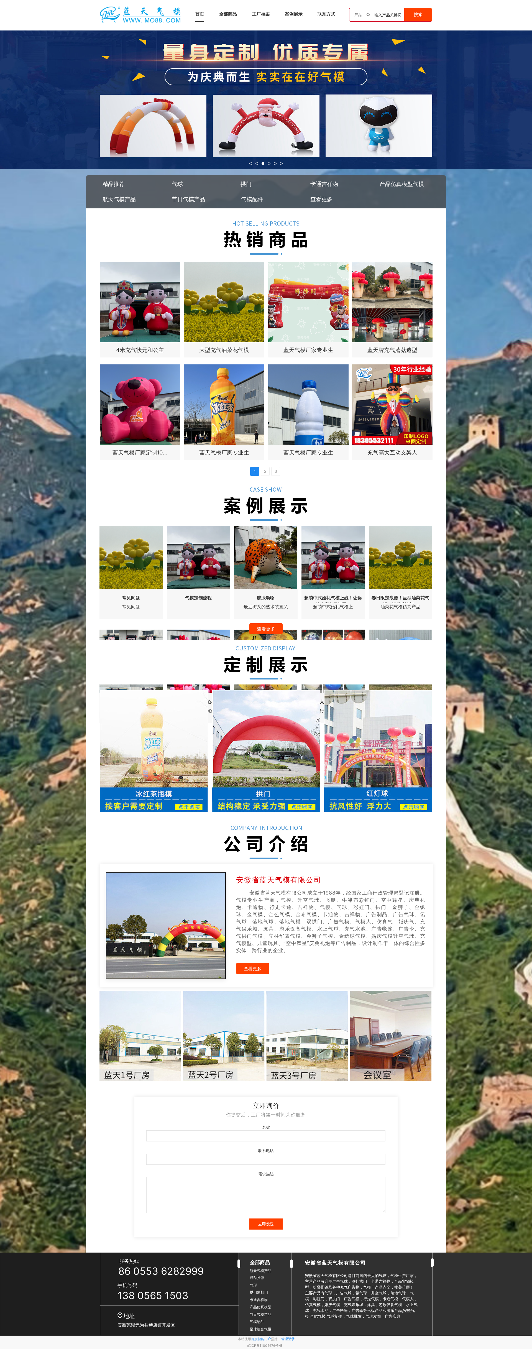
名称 (266, 1127)
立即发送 (266, 1224)
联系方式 (326, 14)
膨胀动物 (266, 598)
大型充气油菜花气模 (224, 350)
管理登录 (288, 1339)
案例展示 (294, 14)
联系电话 (266, 1150)
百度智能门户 (261, 1339)
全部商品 (228, 14)
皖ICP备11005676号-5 (264, 1345)
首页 (199, 14)
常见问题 (131, 598)
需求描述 (266, 1173)
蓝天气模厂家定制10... (140, 452)
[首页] (140, 14)
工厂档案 (261, 14)
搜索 (418, 14)
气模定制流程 (198, 598)
